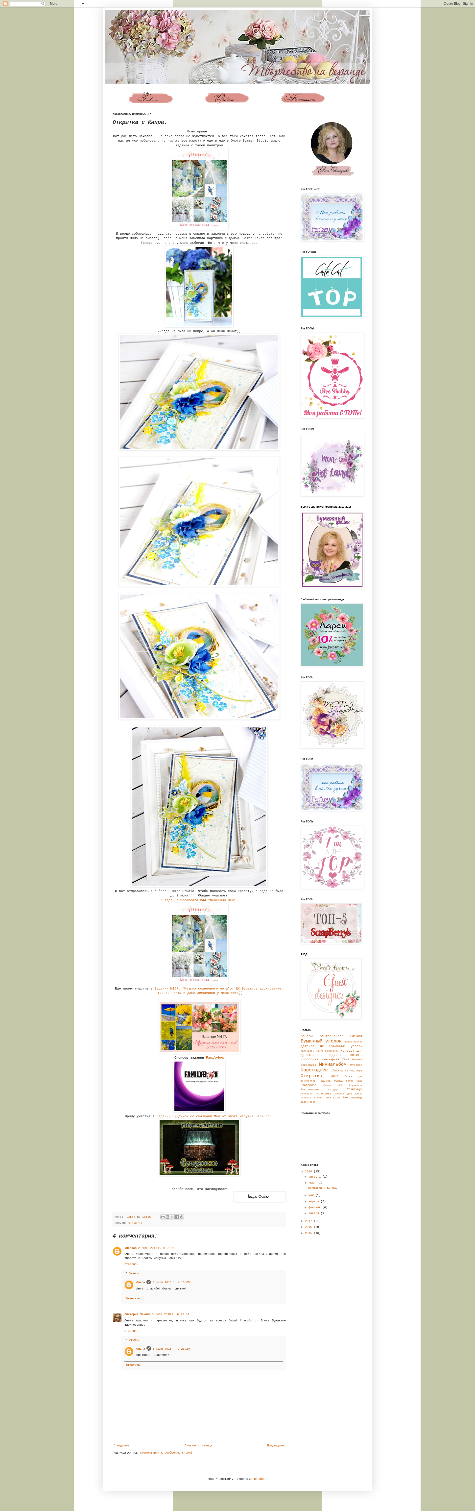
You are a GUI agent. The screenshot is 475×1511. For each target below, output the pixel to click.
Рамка (338, 1081)
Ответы (134, 1273)
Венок (348, 1041)
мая (312, 1195)
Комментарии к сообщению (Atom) (166, 1453)
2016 (309, 1227)
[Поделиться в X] (172, 1216)
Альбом (306, 1036)
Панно (334, 1076)
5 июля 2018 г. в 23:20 (171, 1349)
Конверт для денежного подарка (331, 1053)
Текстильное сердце (319, 1089)
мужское (356, 1065)
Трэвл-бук (354, 1089)
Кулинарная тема (335, 1059)
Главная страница (198, 1445)
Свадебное (308, 1085)
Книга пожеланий (327, 1051)
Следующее (121, 1445)
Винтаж (358, 1041)
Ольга (140, 1282)
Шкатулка (333, 1097)
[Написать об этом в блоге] (167, 1216)
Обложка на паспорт (346, 1070)
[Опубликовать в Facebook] (176, 1216)
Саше (359, 1081)
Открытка (135, 1222)
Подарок (325, 1080)
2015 (309, 1233)
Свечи (327, 1085)
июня (313, 1183)
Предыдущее (276, 1445)
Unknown (130, 1248)
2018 (309, 1171)
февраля (315, 1207)
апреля (315, 1201)
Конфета (356, 1055)
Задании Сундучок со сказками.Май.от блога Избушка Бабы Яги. (215, 1116)
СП (340, 1085)
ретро (350, 1081)
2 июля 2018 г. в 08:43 (156, 1248)
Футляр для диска (348, 1093)
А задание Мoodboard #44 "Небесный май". (200, 900)
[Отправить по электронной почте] (162, 1216)
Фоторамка (324, 1093)
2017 (309, 1221)
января (315, 1213)
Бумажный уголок (321, 1041)
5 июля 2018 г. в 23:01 (170, 1314)
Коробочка (309, 1059)
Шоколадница (352, 1097)
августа (315, 1177)
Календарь (307, 1051)
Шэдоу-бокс (308, 1102)
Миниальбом (332, 1064)
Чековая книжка (312, 1097)
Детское (307, 1046)
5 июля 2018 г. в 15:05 (171, 1282)
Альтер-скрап (331, 1036)
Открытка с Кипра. (322, 1188)
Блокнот (356, 1036)
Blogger (260, 1479)
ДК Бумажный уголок (341, 1046)
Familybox (215, 1058)
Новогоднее (314, 1070)
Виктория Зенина (137, 1314)
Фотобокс (306, 1093)
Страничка (355, 1085)
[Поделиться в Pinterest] (181, 1216)
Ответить (131, 1264)
